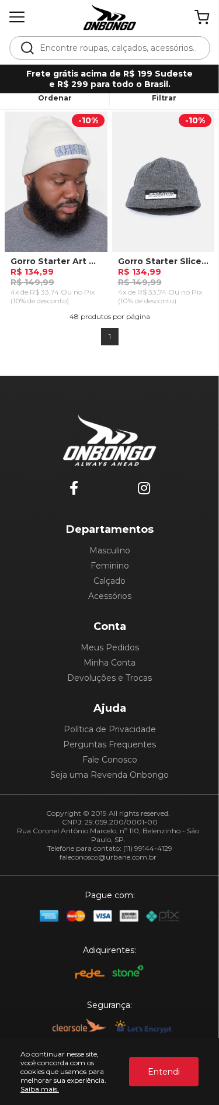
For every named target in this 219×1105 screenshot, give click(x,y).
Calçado (109, 581)
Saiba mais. (39, 1089)
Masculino (109, 550)
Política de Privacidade (110, 729)
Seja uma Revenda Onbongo (109, 775)
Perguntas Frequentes (109, 744)
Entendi (164, 1071)
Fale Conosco (109, 759)
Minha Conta (109, 662)
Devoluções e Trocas (109, 678)
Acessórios (109, 596)
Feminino (110, 565)
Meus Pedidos (110, 647)
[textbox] (117, 48)
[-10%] (56, 186)
